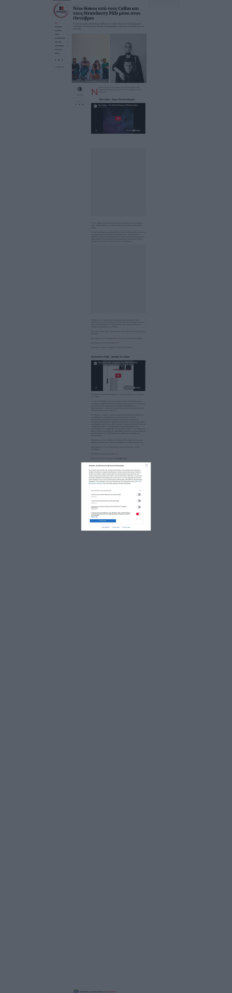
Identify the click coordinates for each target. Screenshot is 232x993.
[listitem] (116, 490)
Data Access (116, 527)
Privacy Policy (126, 527)
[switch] (138, 494)
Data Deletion (106, 527)
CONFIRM (103, 521)
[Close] (147, 466)
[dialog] (116, 496)
